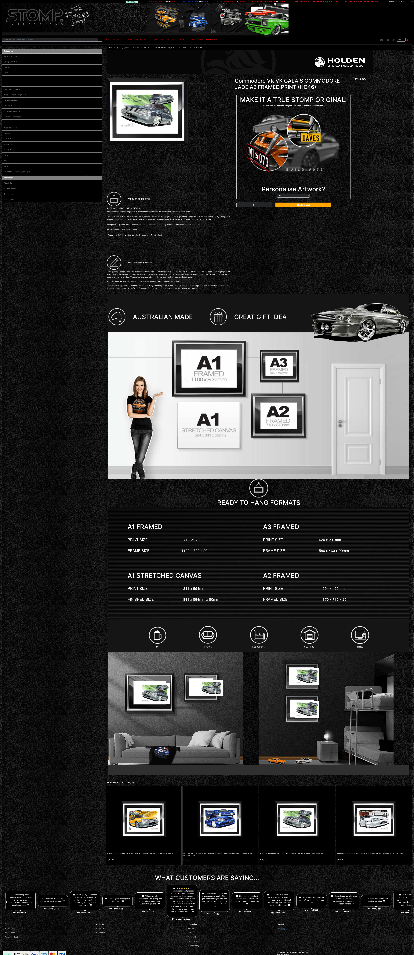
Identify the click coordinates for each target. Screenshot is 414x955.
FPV (5, 84)
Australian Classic (11, 128)
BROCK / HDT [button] (141, 40)
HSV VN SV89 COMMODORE (207, 2)
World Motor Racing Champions (17, 172)
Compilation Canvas (12, 89)
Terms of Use (9, 194)
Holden (7, 67)
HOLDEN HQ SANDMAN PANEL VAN (167, 2)
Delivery (190, 928)
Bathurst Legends (11, 100)
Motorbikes (8, 144)
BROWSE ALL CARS (112, 40)
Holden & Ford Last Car (13, 117)
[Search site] (100, 40)
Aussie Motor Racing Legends (16, 95)
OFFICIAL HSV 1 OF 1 (180, 40)
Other (6, 155)
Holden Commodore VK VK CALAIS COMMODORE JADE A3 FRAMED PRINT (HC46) (293, 854)
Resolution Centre (12, 937)
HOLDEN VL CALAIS (105, 2)
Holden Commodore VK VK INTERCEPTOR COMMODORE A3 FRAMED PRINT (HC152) (141, 854)
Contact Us (101, 933)
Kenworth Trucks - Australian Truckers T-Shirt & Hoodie (365, 2)
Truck (6, 161)
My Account (10, 928)
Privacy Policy (10, 199)
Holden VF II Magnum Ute (73, 2)
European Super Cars (12, 111)
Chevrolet (8, 106)
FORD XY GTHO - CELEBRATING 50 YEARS (246, 2)
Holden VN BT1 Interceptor (38, 2)
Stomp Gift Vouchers (12, 62)
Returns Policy (10, 188)
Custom (7, 133)
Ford (6, 73)
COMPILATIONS (197, 40)
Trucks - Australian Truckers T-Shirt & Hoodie (316, 2)
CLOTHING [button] (128, 40)
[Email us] (381, 40)
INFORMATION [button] (211, 40)
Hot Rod (7, 139)
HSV (6, 78)
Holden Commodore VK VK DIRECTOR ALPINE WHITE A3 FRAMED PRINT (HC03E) (370, 854)
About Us (8, 183)
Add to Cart (304, 205)
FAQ (189, 933)
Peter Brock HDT (11, 56)
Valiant (6, 166)
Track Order (10, 933)
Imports (7, 122)
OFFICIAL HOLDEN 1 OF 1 (160, 40)
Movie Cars (8, 150)
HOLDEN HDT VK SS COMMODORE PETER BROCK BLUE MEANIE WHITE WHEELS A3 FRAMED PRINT (217, 855)
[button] (408, 40)
